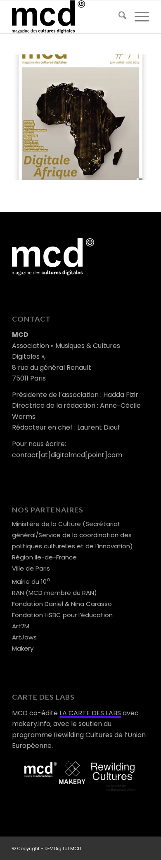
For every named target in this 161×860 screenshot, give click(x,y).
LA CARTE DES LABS (90, 713)
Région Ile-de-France (44, 557)
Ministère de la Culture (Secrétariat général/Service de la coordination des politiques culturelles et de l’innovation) (72, 534)
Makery (22, 648)
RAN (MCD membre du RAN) (54, 592)
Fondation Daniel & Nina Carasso (62, 603)
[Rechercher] (118, 16)
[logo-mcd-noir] (66, 16)
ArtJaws (24, 637)
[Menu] (137, 16)
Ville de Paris (31, 568)
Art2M (20, 626)
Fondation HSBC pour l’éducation (62, 615)
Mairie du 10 (31, 581)
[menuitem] (118, 16)
